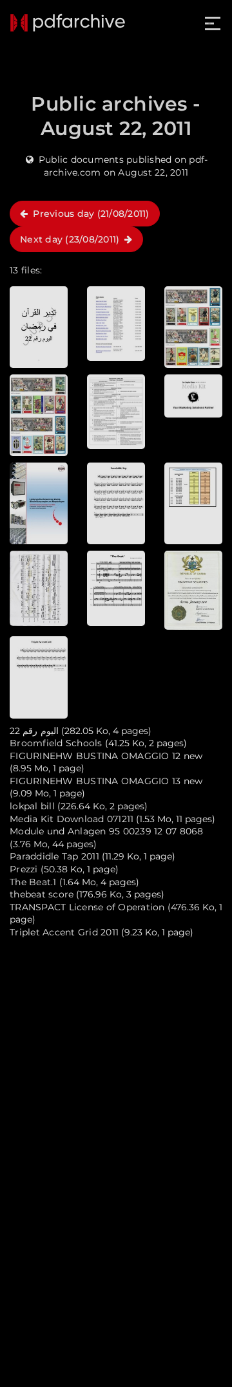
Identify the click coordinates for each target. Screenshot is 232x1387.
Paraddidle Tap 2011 (54, 856)
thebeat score (41, 894)
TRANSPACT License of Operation (87, 907)
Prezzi (24, 869)
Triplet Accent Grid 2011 (64, 932)
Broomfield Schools (56, 743)
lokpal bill (32, 806)
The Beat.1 (33, 882)
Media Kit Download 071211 (71, 819)
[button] (213, 23)
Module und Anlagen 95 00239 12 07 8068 (107, 831)
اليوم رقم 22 (34, 731)
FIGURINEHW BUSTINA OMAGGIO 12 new (106, 756)
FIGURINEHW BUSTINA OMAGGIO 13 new (106, 781)
